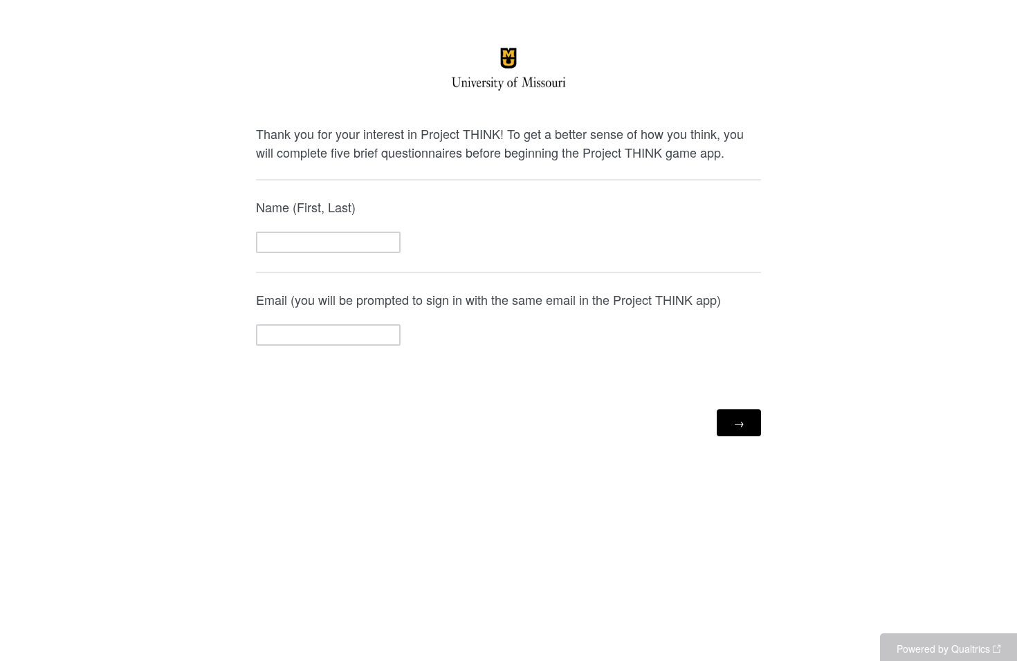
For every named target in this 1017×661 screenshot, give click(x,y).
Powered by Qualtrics (943, 648)
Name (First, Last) (306, 207)
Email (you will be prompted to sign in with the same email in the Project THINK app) (488, 299)
